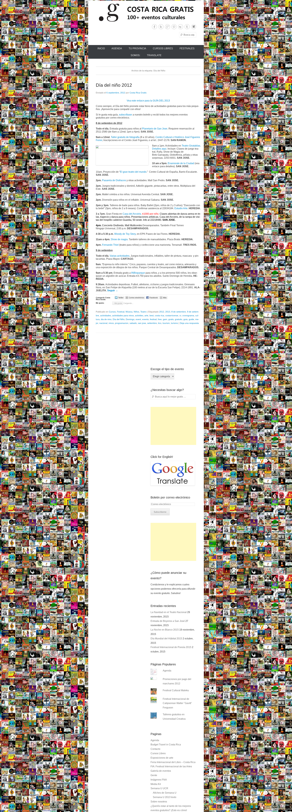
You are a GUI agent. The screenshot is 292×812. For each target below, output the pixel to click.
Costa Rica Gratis (138, 92)
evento (145, 319)
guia (185, 319)
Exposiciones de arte (162, 757)
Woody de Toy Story (125, 234)
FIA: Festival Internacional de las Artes (171, 766)
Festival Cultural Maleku (176, 690)
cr (180, 315)
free (160, 319)
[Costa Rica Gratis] (146, 12)
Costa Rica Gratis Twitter (160, 26)
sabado (133, 323)
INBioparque (138, 273)
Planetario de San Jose (154, 128)
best (151, 315)
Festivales (187, 48)
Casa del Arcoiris (132, 214)
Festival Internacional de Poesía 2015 (171, 647)
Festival (120, 311)
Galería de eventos (161, 771)
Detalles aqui (159, 148)
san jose (142, 323)
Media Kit (156, 784)
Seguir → (112, 290)
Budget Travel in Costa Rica (166, 744)
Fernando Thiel (110, 245)
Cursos (112, 311)
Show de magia (119, 239)
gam (165, 319)
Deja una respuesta (189, 323)
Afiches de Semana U (164, 792)
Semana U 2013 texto (164, 797)
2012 (161, 311)
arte (146, 315)
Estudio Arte (181, 208)
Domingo (130, 319)
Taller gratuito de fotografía (125, 137)
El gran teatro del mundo (133, 172)
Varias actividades (119, 255)
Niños (136, 311)
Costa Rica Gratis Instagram (193, 26)
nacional (103, 323)
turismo (174, 323)
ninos (111, 323)
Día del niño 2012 (114, 85)
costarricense (171, 315)
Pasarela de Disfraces (114, 180)
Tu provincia (137, 48)
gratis (171, 319)
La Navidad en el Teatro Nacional (169, 612)
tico (159, 323)
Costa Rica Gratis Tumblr (187, 26)
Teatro (143, 311)
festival (153, 319)
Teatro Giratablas (191, 145)
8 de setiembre (178, 311)
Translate (154, 55)
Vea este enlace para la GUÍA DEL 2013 (148, 100)
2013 (167, 311)
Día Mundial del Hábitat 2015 (166, 638)
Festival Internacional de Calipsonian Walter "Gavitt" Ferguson (177, 703)
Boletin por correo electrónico (170, 497)
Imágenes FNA (159, 779)
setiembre (152, 323)
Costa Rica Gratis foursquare (180, 26)
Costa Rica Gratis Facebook (154, 26)
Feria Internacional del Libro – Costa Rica (173, 762)
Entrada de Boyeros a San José (168, 621)
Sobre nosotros (159, 801)
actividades (105, 315)
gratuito (178, 319)
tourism (166, 323)
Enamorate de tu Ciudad (181, 163)
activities (139, 315)
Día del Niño (119, 319)
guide (191, 319)
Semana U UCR (159, 788)
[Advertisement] (173, 426)
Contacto (155, 749)
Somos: (135, 55)
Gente (154, 775)
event (138, 319)
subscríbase (125, 114)
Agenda (116, 48)
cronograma (188, 315)
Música (129, 311)
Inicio (101, 48)
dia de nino (106, 319)
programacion (121, 323)
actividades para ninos (123, 315)
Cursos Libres (163, 48)
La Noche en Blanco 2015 (165, 629)
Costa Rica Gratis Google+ (167, 26)
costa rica (159, 315)
